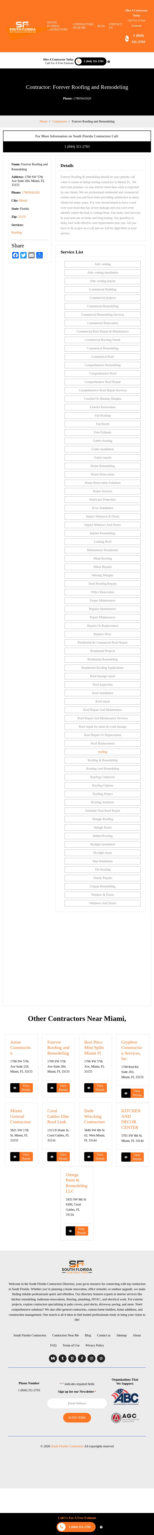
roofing (102, 751)
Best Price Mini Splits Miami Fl (94, 1048)
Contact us (115, 26)
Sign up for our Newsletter (77, 1391)
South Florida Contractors (29, 1335)
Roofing (16, 232)
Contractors (59, 121)
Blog (101, 26)
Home (44, 121)
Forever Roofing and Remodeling (58, 1048)
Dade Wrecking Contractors (94, 1116)
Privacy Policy (95, 1345)
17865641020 (77, 98)
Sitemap (122, 1335)
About (137, 1335)
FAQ (53, 1345)
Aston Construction (20, 1048)
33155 (22, 216)
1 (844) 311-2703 (77, 147)
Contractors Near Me (65, 1335)
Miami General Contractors (20, 1116)
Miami (23, 200)
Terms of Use (71, 1345)
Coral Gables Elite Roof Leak (58, 1116)
